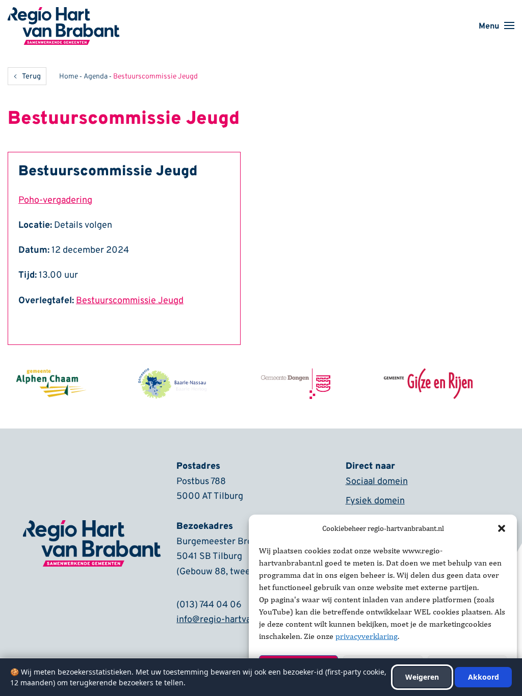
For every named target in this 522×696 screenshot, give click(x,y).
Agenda (96, 76)
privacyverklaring (366, 636)
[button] (502, 528)
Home (68, 76)
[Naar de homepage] (64, 14)
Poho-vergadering (55, 200)
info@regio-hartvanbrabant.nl (236, 620)
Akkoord (483, 677)
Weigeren (422, 677)
